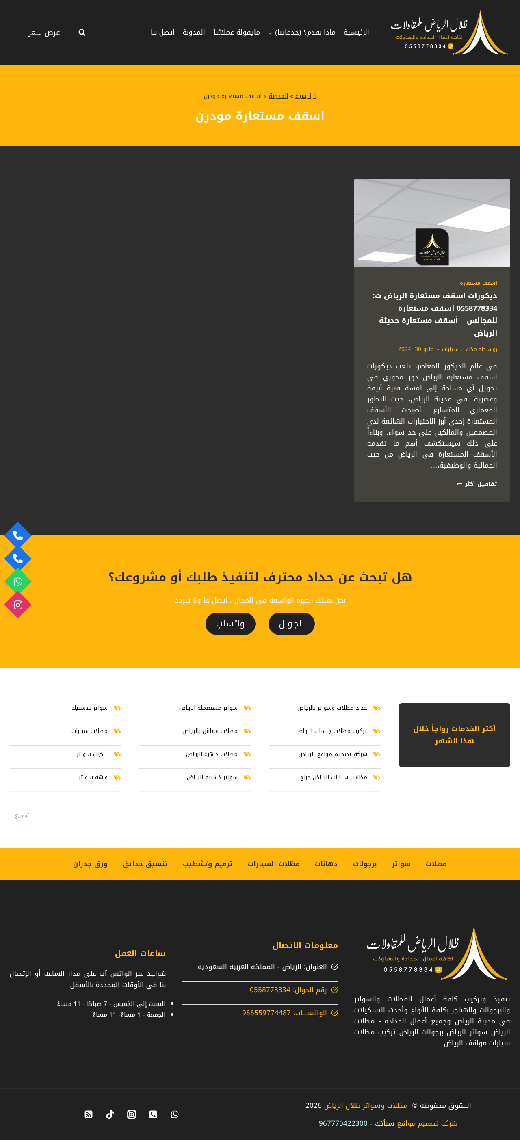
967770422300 (343, 1123)
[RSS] (89, 1114)
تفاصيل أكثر (477, 484)
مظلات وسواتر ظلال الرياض (365, 1105)
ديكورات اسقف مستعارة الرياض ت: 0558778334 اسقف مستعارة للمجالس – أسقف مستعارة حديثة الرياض (435, 314)
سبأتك (384, 1123)
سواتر (401, 863)
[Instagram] (132, 1114)
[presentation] (432, 223)
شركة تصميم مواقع (427, 1123)
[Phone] (153, 1114)
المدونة (194, 32)
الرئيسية (356, 32)
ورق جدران (90, 863)
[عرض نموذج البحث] (82, 32)
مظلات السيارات (274, 863)
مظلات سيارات (459, 349)
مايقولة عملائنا (237, 32)
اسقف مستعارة (478, 283)
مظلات (436, 863)
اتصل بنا (163, 32)
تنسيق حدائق (145, 863)
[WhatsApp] (175, 1114)
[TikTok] (110, 1114)
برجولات (365, 863)
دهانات (326, 863)
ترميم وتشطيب (207, 863)
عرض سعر (44, 32)
